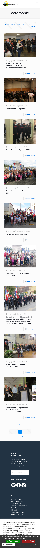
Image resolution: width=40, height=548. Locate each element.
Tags (18, 24)
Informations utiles (17, 512)
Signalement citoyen (18, 508)
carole (10, 60)
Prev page (21, 425)
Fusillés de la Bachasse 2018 (16, 234)
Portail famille (16, 499)
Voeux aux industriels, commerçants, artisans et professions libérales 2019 (16, 65)
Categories (9, 24)
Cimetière (14, 510)
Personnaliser (8, 545)
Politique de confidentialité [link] (27, 545)
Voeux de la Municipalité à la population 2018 (17, 365)
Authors (27, 24)
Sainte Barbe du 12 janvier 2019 (18, 150)
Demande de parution (19, 506)
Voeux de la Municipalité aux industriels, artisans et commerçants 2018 (17, 410)
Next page (19, 436)
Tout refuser (29, 541)
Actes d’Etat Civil (17, 502)
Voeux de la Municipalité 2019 (17, 109)
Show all (32, 27)
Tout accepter (13, 541)
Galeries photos (17, 514)
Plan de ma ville (17, 504)
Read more (30, 73)
